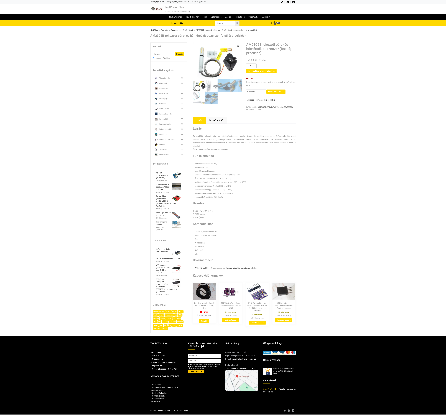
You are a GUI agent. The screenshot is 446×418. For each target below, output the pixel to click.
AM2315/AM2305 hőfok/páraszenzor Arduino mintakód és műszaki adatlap (226, 268)
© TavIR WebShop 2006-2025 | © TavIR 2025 (169, 411)
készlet (161, 315)
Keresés (179, 54)
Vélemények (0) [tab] (216, 120)
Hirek (205, 17)
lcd (176, 315)
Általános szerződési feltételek (165, 387)
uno (174, 325)
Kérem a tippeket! (195, 372)
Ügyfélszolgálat (158, 396)
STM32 (173, 322)
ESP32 (168, 311)
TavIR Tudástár (192, 17)
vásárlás (179, 325)
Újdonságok (216, 17)
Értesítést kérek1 (276, 91)
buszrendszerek (158, 311)
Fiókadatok (239, 17)
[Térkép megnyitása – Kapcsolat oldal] (241, 380)
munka (163, 318)
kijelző (181, 311)
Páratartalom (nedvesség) (281, 107)
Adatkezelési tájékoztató (196, 368)
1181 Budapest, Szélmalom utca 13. (240, 368)
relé (159, 322)
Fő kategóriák (177, 23)
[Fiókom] (271, 22)
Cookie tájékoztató (159, 393)
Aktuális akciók (158, 356)
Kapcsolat (265, 17)
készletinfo (169, 315)
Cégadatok (156, 385)
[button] (238, 46)
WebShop (156, 328)
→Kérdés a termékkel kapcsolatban (260, 100)
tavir (161, 325)
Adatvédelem (157, 390)
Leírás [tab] (199, 120)
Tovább (204, 321)
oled (154, 322)
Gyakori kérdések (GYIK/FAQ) (164, 369)
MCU (180, 315)
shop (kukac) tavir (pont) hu (244, 359)
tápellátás (167, 325)
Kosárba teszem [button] (231, 320)
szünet (155, 325)
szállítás (180, 322)
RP (163, 322)
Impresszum (157, 365)
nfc (174, 318)
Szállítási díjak (158, 399)
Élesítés (164, 328)
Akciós (228, 17)
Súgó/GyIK (252, 17)
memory (156, 318)
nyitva (179, 318)
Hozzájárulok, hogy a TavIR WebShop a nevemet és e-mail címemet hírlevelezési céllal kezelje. (204, 366)
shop (167, 322)
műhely (169, 318)
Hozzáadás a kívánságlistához (261, 71)
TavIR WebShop (174, 7)
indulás (174, 311)
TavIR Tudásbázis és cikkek (164, 362)
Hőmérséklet (263, 107)
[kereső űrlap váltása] (293, 17)
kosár (155, 315)
